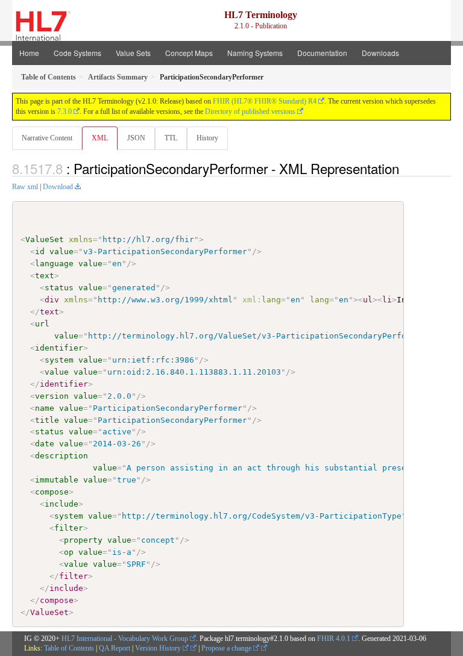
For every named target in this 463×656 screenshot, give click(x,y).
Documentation (322, 53)
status (59, 287)
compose (52, 491)
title (47, 420)
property (83, 540)
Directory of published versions (250, 111)
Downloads (380, 53)
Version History (159, 648)
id (40, 251)
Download (58, 187)
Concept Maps (189, 53)
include (61, 503)
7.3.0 (64, 111)
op (69, 552)
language (54, 263)
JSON (136, 138)
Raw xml (25, 187)
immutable (56, 479)
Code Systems (77, 53)
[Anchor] (405, 168)
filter (68, 528)
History (207, 138)
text (44, 275)
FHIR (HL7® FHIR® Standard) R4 (265, 101)
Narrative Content (47, 138)
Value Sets (133, 53)
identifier (59, 347)
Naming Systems (255, 53)
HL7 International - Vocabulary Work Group (124, 638)
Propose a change (227, 648)
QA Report (114, 648)
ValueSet (44, 239)
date (44, 443)
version (52, 396)
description (61, 455)
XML (100, 138)
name (44, 408)
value (61, 251)
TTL (171, 138)
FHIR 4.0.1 (333, 638)
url (42, 323)
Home (29, 53)
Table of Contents (69, 648)
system (59, 359)
